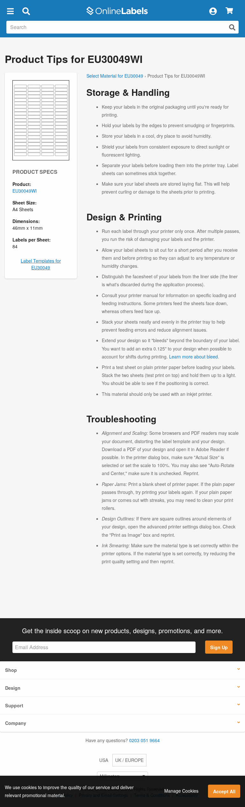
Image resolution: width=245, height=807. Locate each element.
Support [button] (14, 705)
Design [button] (12, 688)
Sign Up (219, 647)
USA (103, 760)
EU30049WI (24, 191)
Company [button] (15, 723)
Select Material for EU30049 (114, 76)
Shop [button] (11, 670)
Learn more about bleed (193, 356)
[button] (10, 11)
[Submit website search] (232, 27)
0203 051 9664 (144, 740)
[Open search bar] (26, 11)
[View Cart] (229, 11)
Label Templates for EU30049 (41, 264)
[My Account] (213, 11)
